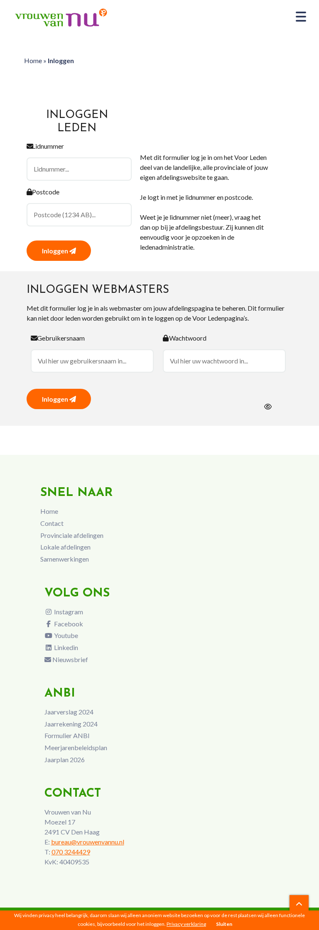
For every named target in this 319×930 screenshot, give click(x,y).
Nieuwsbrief (69, 659)
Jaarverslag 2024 (68, 712)
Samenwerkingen (64, 559)
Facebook (68, 624)
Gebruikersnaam (61, 338)
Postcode (45, 192)
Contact (52, 523)
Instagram (68, 612)
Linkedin (65, 647)
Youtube (65, 635)
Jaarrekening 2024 (71, 724)
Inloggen (55, 251)
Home (33, 60)
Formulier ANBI (67, 735)
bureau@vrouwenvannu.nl (87, 842)
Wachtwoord (187, 338)
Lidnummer (48, 146)
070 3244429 (71, 852)
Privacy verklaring (186, 924)
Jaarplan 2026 (64, 759)
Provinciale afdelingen (71, 535)
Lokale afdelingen (65, 547)
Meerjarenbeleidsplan (75, 747)
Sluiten (224, 924)
